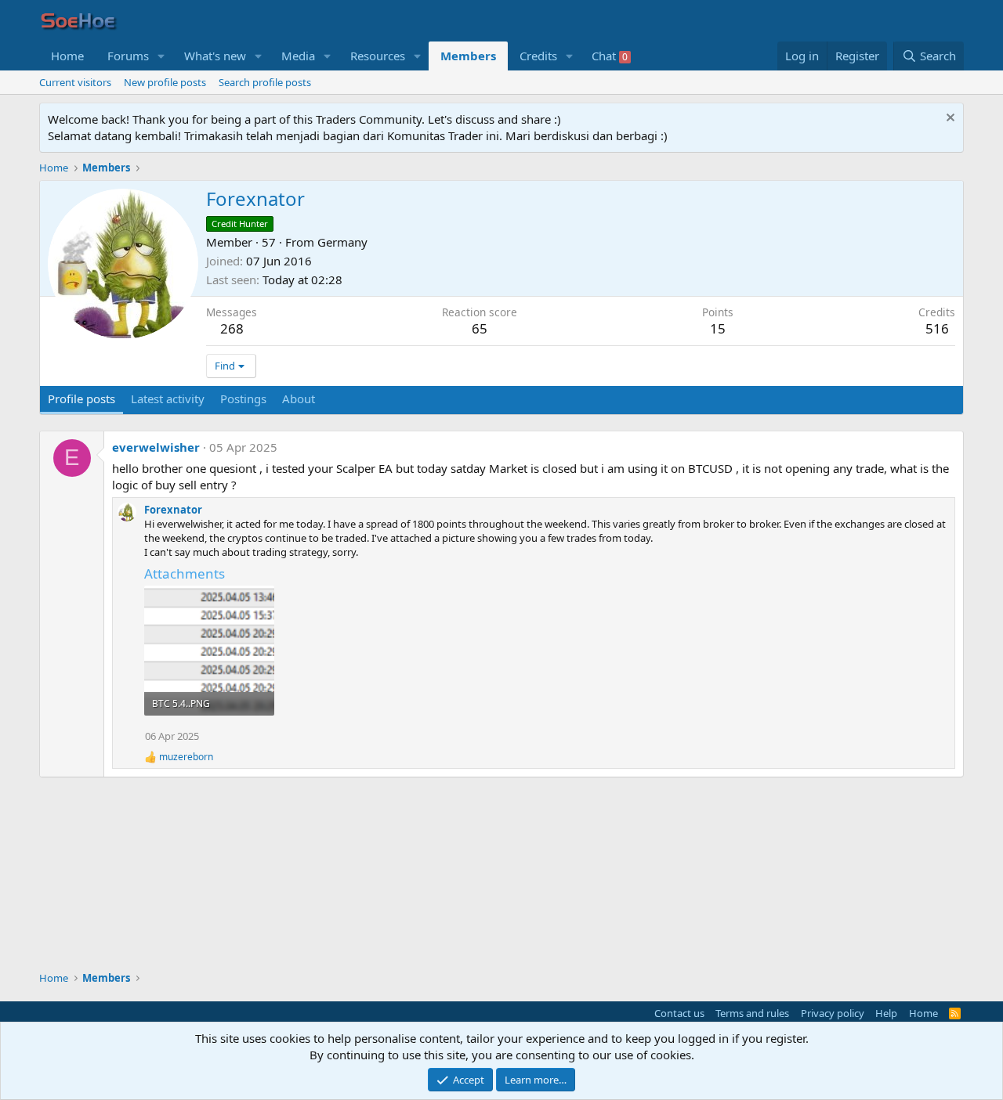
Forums (128, 55)
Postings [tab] (243, 398)
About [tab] (298, 398)
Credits (538, 55)
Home (67, 55)
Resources (377, 55)
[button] (161, 55)
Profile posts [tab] (81, 398)
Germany (342, 242)
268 (232, 328)
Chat (610, 55)
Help (886, 1013)
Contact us (679, 1013)
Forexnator (173, 510)
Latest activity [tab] (168, 398)
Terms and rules (752, 1013)
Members (468, 55)
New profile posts (165, 82)
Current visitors (75, 82)
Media (298, 55)
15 (718, 328)
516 (937, 328)
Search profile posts (265, 82)
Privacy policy (832, 1013)
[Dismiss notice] (948, 119)
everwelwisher (156, 447)
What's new (215, 55)
